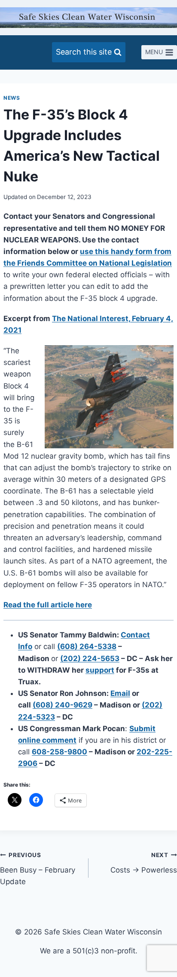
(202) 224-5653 (89, 658)
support (99, 670)
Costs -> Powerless (143, 862)
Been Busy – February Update (37, 868)
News (11, 98)
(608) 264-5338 (86, 646)
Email (120, 693)
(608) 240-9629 (62, 705)
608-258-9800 (59, 751)
